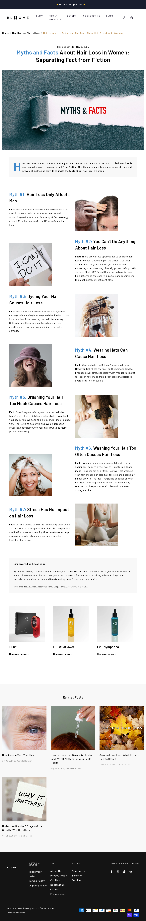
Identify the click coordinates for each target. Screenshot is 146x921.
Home (5, 33)
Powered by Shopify (16, 912)
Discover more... (19, 653)
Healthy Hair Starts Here (26, 33)
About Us (55, 871)
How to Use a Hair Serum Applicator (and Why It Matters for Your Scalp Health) (72, 758)
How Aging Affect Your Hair (18, 755)
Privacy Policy (58, 875)
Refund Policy (37, 881)
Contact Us (78, 871)
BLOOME (18, 908)
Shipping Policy (38, 885)
